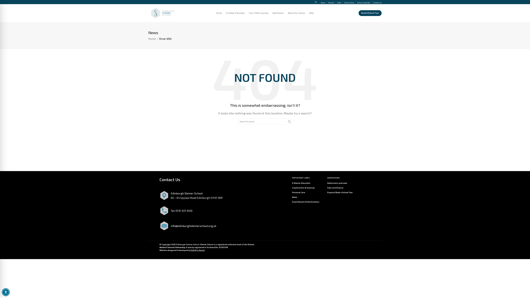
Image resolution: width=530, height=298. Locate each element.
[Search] (289, 121)
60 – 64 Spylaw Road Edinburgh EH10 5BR (196, 197)
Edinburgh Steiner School (187, 244)
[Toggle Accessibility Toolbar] (6, 292)
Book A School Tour (370, 13)
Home (152, 38)
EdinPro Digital (198, 250)
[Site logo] (162, 12)
